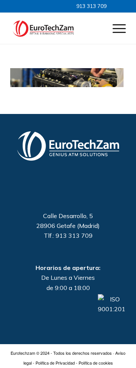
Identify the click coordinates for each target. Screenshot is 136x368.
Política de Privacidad (55, 363)
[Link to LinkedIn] (36, 6)
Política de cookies (96, 363)
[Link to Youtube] (51, 6)
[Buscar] (97, 28)
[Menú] (115, 28)
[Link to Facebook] (44, 6)
